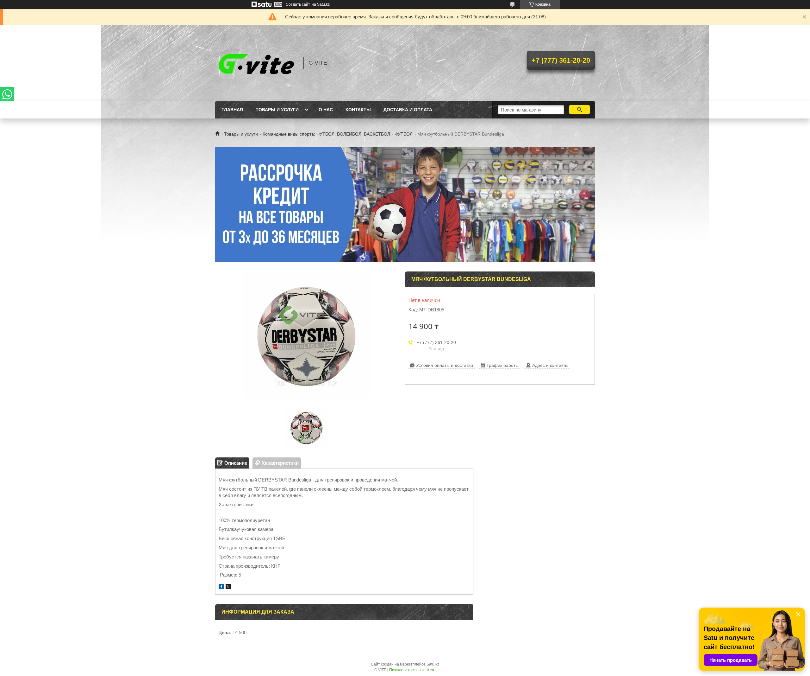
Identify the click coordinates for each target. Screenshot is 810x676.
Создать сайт (298, 4)
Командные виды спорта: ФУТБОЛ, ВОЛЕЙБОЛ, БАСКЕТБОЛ (326, 134)
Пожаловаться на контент (412, 670)
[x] (228, 587)
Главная (232, 109)
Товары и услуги (277, 109)
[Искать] (579, 109)
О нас (326, 109)
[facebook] (221, 587)
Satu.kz (433, 664)
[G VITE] (256, 62)
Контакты (358, 109)
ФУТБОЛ (404, 134)
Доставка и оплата (407, 109)
